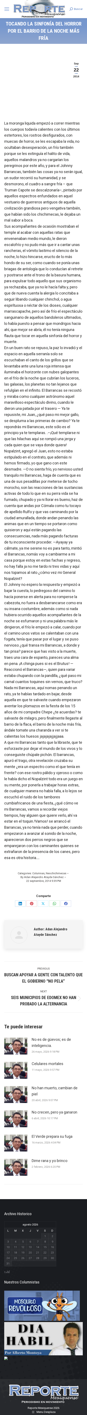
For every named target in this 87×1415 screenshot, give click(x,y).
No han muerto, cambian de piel (54, 1091)
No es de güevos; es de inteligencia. (51, 1042)
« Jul (7, 1271)
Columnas (38, 873)
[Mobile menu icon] (6, 9)
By (42, 877)
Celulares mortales (47, 1063)
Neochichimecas (56, 873)
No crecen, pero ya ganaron (54, 1112)
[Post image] (15, 1046)
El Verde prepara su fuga (52, 1136)
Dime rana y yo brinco (49, 1160)
